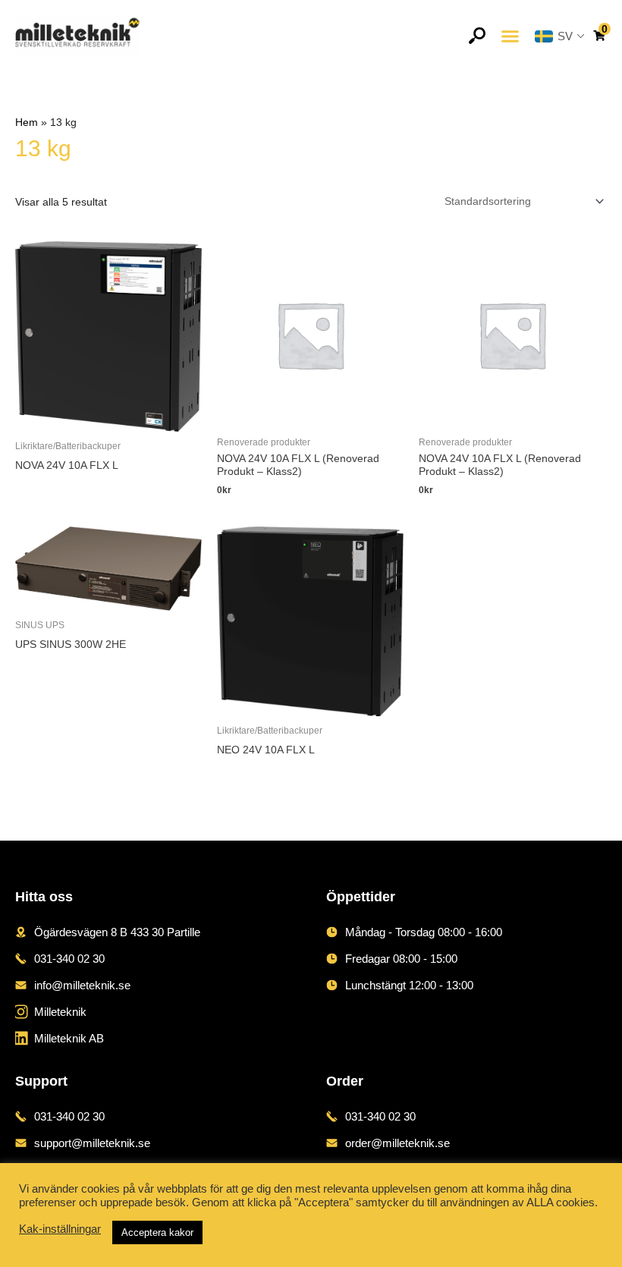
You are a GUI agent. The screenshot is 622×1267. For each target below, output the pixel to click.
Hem (26, 122)
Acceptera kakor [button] (157, 1232)
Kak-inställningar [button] (60, 1229)
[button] (510, 36)
